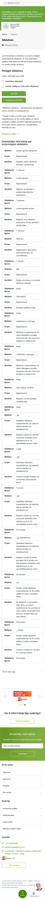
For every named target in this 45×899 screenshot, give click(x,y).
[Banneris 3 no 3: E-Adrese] (23, 696)
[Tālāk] (40, 696)
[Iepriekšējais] (5, 696)
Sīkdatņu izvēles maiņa (12, 829)
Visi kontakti (14, 865)
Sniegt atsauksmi (22, 721)
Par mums (7, 792)
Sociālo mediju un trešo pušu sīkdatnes (22, 86)
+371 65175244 (11, 843)
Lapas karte (7, 822)
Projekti (6, 786)
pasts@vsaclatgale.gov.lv (14, 847)
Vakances (7, 772)
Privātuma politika (9, 134)
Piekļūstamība (8, 815)
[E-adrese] (6, 858)
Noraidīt (14, 93)
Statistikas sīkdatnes (14, 81)
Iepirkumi (6, 779)
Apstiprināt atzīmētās (13, 100)
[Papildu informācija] (13, 858)
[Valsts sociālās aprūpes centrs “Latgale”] (20, 29)
